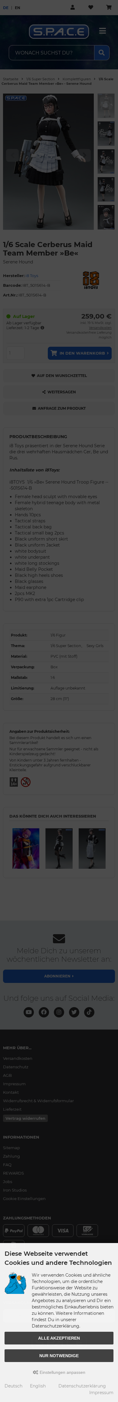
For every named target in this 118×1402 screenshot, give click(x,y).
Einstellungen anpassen (61, 1372)
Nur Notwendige (59, 1355)
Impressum (101, 1392)
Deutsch (13, 1386)
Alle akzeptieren (59, 1338)
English (38, 1386)
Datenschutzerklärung (82, 1386)
